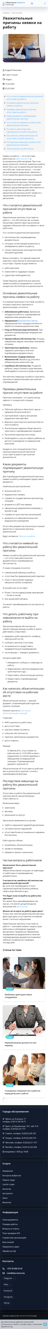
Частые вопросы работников (20, 148)
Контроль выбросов (11, 1175)
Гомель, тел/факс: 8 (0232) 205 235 (20, 1133)
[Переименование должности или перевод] (24, 1027)
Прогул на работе (27, 536)
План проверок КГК (11, 1233)
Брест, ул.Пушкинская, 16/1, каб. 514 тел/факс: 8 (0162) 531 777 (20, 1127)
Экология (6, 1189)
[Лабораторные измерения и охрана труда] (13, 3)
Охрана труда (8, 1180)
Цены (4, 1198)
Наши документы (10, 1219)
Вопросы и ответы (10, 1228)
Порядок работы (10, 1224)
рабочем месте (23, 158)
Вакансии (6, 1202)
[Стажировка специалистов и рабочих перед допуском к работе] (24, 1075)
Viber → (7, 1284)
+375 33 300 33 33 (14, 1268)
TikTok (6, 1303)
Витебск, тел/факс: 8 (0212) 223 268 (21, 1147)
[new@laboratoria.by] (4, 1273)
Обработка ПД (9, 1251)
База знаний (8, 1242)
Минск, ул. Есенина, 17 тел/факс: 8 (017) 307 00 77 (14, 1120)
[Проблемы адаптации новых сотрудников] (24, 979)
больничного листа (27, 320)
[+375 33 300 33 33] (4, 1269)
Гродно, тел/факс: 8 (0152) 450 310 (20, 1138)
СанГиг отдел (8, 1184)
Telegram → (9, 1278)
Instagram (8, 1297)
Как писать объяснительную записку (17, 712)
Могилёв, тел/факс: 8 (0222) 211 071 (21, 1142)
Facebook (8, 1290)
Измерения (7, 1171)
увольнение (22, 906)
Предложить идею (10, 1246)
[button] (34, 3)
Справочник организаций (14, 1237)
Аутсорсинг (7, 1193)
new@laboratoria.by (16, 1273)
